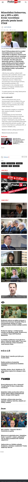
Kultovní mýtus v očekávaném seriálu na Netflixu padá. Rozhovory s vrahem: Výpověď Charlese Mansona (14, 333)
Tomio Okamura (10, 163)
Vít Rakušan (19, 163)
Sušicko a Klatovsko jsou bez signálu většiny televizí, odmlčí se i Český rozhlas (13, 400)
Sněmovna (4, 166)
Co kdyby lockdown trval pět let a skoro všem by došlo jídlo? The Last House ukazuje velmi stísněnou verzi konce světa (13, 342)
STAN (3, 163)
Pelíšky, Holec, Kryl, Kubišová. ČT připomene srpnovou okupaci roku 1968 (13, 371)
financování (16, 166)
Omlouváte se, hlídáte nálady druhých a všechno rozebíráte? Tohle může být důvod (14, 445)
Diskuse (6, 157)
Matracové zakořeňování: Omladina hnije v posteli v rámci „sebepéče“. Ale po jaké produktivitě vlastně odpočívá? (13, 437)
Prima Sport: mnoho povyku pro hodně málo (12, 357)
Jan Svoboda (7, 27)
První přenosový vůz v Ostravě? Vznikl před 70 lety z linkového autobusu (12, 386)
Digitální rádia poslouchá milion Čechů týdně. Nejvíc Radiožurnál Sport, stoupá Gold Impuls (12, 393)
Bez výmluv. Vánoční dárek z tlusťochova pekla (11, 430)
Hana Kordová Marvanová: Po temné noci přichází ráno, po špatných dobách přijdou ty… (19, 141)
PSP (10, 166)
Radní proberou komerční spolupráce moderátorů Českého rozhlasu (12, 363)
